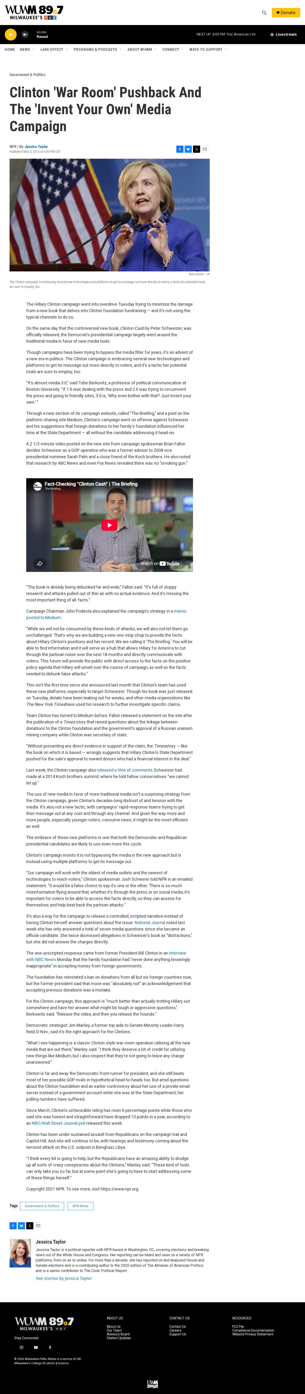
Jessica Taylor (36, 146)
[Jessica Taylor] (20, 1253)
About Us (114, 1326)
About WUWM (139, 49)
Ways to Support (206, 49)
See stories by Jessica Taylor (64, 1278)
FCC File (238, 1326)
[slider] (32, 34)
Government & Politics (28, 74)
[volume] (25, 34)
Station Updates (119, 1338)
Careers (175, 1330)
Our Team (114, 1330)
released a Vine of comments (125, 770)
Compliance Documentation (253, 1330)
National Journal (150, 922)
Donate (288, 12)
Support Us (177, 1334)
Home (10, 49)
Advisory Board (118, 1334)
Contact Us (177, 1326)
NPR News (80, 1206)
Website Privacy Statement (252, 1334)
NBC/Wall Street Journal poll (58, 1123)
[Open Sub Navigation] (34, 49)
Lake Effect (52, 49)
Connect (170, 49)
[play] (11, 34)
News (25, 49)
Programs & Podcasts (95, 49)
